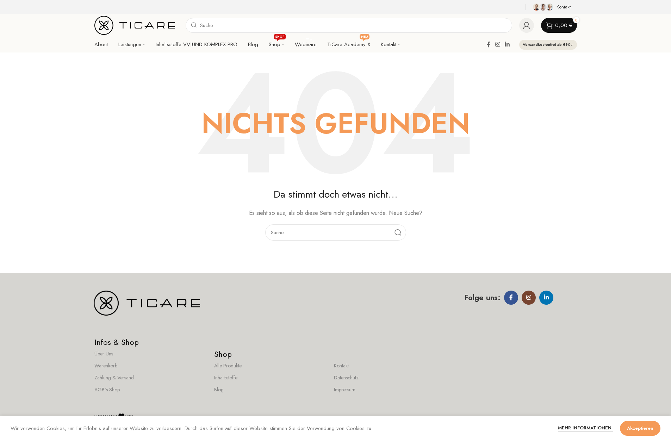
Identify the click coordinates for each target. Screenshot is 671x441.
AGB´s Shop (107, 389)
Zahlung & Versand (114, 377)
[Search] (398, 232)
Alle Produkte (228, 365)
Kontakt (341, 365)
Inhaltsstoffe (225, 377)
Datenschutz (346, 377)
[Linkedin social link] (507, 44)
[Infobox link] (553, 7)
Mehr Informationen (585, 427)
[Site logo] (134, 25)
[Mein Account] (527, 25)
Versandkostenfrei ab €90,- (548, 44)
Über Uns (103, 353)
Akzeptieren (640, 428)
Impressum (344, 389)
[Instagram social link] (497, 44)
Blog (219, 389)
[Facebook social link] (488, 44)
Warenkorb (105, 365)
